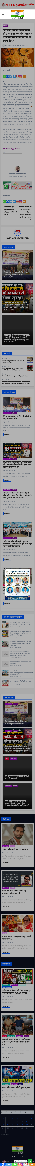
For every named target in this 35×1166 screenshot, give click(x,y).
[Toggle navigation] (3, 14)
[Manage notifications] (4, 1161)
